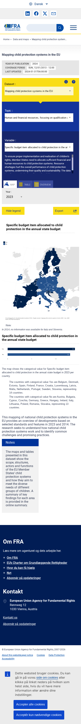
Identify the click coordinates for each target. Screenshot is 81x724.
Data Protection (57, 655)
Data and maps (21, 39)
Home (6, 39)
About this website (11, 655)
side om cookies (47, 677)
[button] (27, 13)
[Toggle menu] (73, 28)
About (65, 81)
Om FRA (12, 558)
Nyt (9, 573)
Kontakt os (10, 617)
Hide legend (13, 210)
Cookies (41, 655)
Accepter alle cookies (30, 704)
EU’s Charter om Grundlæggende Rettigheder (37, 563)
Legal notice (27, 655)
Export (59, 210)
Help (73, 81)
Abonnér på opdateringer (24, 578)
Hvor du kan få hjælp (21, 568)
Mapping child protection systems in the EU (54, 39)
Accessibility (8, 658)
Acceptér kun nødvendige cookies (39, 714)
